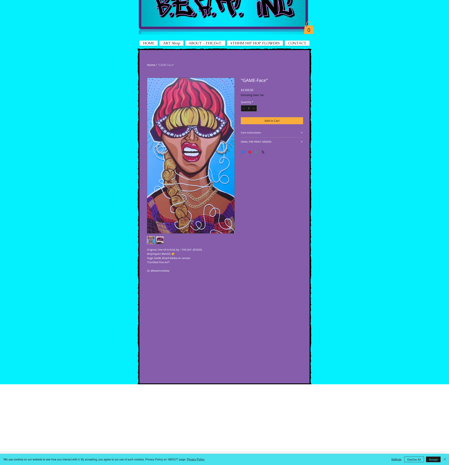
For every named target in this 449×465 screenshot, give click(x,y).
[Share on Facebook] (243, 152)
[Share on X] (263, 152)
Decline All (414, 459)
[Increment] (254, 108)
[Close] (445, 459)
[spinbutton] (249, 108)
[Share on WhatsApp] (256, 152)
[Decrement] (243, 108)
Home (151, 65)
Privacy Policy (196, 459)
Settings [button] (396, 459)
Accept (433, 459)
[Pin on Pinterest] (250, 152)
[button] (308, 27)
